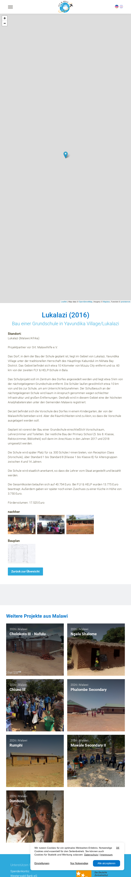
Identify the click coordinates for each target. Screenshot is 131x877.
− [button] (5, 23)
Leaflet (64, 302)
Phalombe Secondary (89, 689)
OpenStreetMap (85, 302)
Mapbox (106, 302)
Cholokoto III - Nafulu (28, 634)
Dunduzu (17, 801)
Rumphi (16, 745)
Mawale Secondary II (88, 745)
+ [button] (5, 18)
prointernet (125, 302)
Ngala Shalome (84, 634)
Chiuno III (17, 689)
